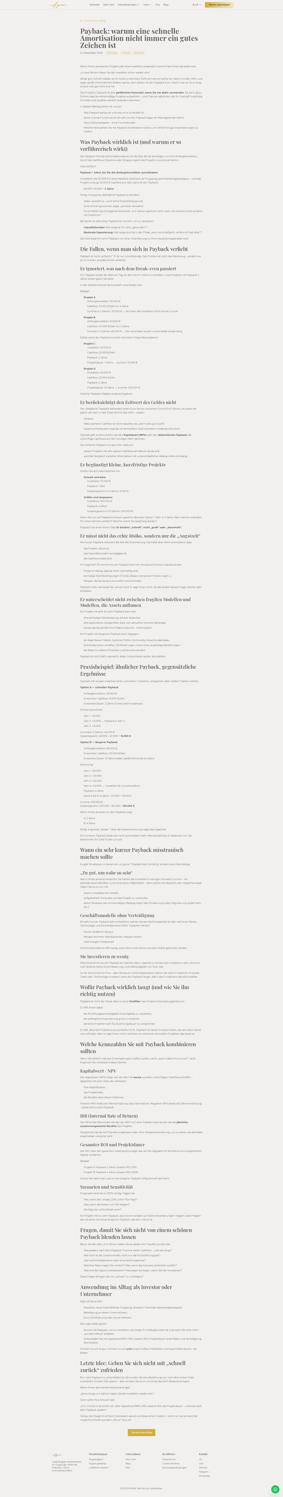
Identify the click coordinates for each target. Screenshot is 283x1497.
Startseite (94, 4)
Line (201, 1463)
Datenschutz (169, 1459)
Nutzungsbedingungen (174, 1467)
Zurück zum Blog (95, 20)
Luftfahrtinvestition (98, 1467)
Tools (146, 4)
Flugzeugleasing (97, 1463)
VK (200, 1459)
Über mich (108, 4)
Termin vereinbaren (219, 4)
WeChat (203, 1467)
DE (197, 4)
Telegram (204, 1471)
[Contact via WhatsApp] (275, 1489)
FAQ (157, 4)
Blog (165, 4)
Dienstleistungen (127, 4)
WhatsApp (204, 1476)
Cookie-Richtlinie (171, 1463)
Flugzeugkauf (96, 1459)
